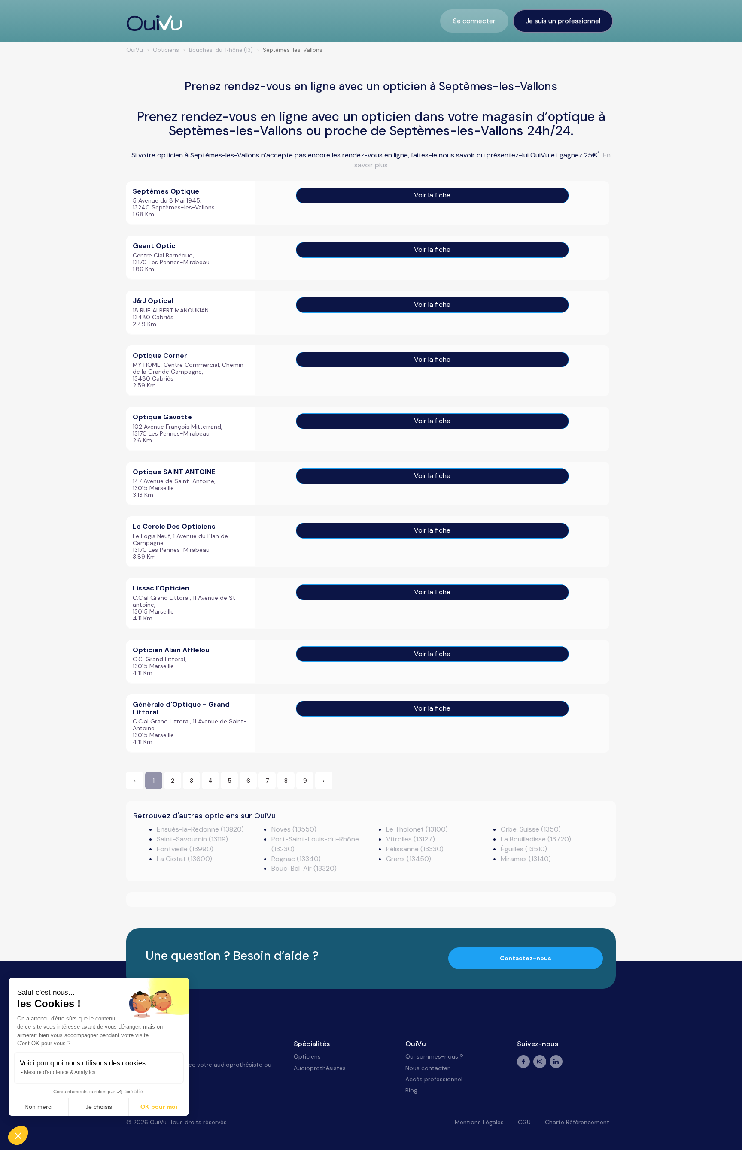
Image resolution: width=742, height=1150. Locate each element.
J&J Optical (153, 300)
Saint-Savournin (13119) (192, 839)
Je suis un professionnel (563, 20)
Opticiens (307, 1056)
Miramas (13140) (526, 858)
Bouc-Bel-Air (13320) (304, 868)
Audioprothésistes (320, 1068)
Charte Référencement (577, 1122)
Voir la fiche (432, 195)
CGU (524, 1122)
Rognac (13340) (296, 858)
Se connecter (474, 20)
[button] (18, 1135)
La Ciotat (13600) (184, 858)
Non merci (38, 1106)
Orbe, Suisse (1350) (531, 829)
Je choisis (98, 1106)
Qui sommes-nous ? (434, 1056)
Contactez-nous (525, 958)
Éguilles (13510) (524, 848)
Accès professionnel (433, 1079)
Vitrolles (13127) (410, 839)
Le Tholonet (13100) (417, 829)
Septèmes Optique (166, 191)
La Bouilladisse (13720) (536, 839)
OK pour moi (158, 1106)
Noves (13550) (293, 829)
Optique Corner (160, 355)
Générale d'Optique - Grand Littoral (181, 708)
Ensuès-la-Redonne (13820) (200, 829)
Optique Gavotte (162, 416)
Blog (411, 1090)
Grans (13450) (408, 858)
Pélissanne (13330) (415, 848)
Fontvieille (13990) (185, 848)
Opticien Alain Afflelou (171, 649)
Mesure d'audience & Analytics (59, 1072)
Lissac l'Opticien (161, 588)
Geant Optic (154, 245)
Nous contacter (427, 1068)
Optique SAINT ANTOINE (174, 471)
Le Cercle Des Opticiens (174, 526)
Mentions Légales (479, 1122)
